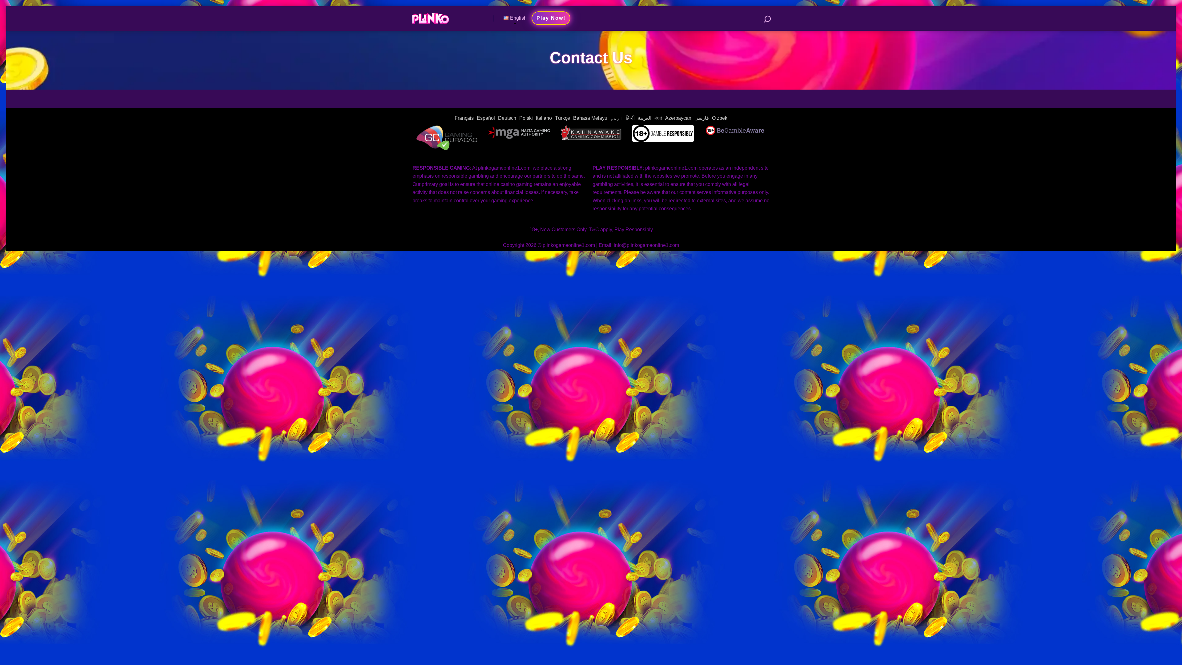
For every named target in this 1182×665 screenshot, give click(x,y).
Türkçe (562, 118)
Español (486, 118)
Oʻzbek (719, 118)
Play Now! (551, 18)
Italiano (544, 118)
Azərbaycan (678, 118)
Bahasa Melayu (590, 118)
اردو (616, 118)
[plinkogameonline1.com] (430, 16)
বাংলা (658, 118)
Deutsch (507, 118)
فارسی (701, 118)
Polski (526, 118)
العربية (644, 118)
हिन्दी (630, 118)
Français (464, 118)
